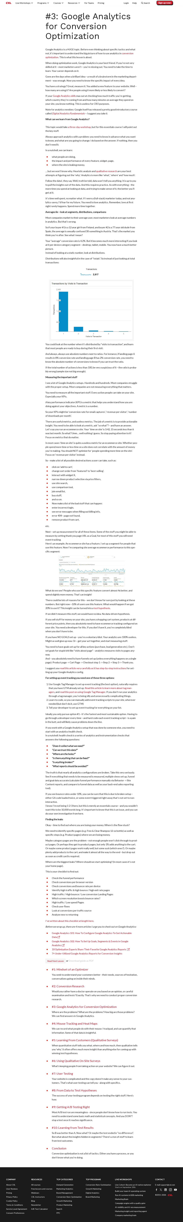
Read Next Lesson (55, 961)
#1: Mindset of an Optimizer (70, 969)
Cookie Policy (11, 1201)
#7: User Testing (62, 1073)
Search (59, 1209)
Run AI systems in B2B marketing (129, 1195)
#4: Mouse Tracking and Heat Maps (74, 1023)
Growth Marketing (64, 1201)
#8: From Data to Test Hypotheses (74, 1090)
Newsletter (36, 1205)
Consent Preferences (15, 1213)
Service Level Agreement (16, 1209)
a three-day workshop (79, 126)
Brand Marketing (93, 1197)
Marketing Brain (121, 1199)
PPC (58, 1213)
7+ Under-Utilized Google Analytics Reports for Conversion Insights (87, 953)
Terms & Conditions (14, 1205)
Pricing (9, 1193)
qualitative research (106, 171)
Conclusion (59, 1148)
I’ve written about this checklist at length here (69, 920)
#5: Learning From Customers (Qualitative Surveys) (85, 1040)
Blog (33, 1201)
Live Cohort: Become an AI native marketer (133, 1185)
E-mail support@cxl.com (165, 1185)
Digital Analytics (92, 1193)
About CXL (10, 1185)
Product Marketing (64, 1205)
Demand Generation (64, 1185)
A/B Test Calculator (39, 1209)
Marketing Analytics (64, 1189)
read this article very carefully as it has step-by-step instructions (93, 668)
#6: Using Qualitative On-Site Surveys (76, 1061)
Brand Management (64, 1193)
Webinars (35, 1193)
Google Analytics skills (64, 95)
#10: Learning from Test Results (73, 1127)
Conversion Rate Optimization (69, 1197)
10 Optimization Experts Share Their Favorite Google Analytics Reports (89, 949)
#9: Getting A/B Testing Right (71, 1107)
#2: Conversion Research (68, 986)
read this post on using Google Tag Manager (82, 691)
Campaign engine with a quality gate (130, 1203)
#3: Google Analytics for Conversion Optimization (84, 1006)
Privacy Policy (12, 1197)
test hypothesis (102, 608)
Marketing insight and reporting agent (131, 1211)
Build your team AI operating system (130, 1191)
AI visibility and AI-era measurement (130, 1207)
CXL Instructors (38, 1197)
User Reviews (12, 1189)
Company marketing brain (125, 1215)
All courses (35, 1185)
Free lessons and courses (41, 1189)
